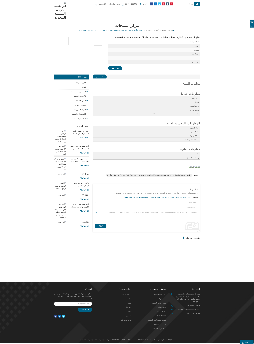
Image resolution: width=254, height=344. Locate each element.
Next (198, 238)
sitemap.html (137, 339)
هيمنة (129, 303)
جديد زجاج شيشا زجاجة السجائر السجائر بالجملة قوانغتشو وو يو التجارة (81, 132)
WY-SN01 (85, 195)
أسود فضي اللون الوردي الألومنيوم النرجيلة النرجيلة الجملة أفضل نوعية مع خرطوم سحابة (79, 205)
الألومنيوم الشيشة (80, 96)
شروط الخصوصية (86, 339)
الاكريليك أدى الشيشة (79, 114)
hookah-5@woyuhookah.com (109, 4)
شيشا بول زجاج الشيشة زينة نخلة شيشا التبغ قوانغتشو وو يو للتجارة (79, 160)
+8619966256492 (131, 4)
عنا (130, 299)
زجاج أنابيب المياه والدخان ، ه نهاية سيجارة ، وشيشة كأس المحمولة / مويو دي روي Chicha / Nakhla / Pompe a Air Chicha (148, 175)
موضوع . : (161, 197)
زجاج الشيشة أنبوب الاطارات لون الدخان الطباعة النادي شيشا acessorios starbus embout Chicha (157, 197)
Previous (195, 238)
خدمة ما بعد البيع (125, 320)
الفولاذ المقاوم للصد (79, 109)
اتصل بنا (116, 68)
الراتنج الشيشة (81, 101)
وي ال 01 (85, 174)
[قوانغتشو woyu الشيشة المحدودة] (60, 10)
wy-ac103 (85, 222)
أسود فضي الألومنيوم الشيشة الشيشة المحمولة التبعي (79, 147)
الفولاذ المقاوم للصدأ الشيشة (157, 320)
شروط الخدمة (98, 339)
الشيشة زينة (82, 87)
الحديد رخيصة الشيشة (78, 92)
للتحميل (128, 316)
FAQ (129, 311)
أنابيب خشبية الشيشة (79, 83)
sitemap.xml (125, 339)
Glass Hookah (80, 105)
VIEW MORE (84, 138)
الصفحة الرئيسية (167, 30)
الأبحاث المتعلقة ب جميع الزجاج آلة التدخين (81, 184)
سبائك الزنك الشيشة (79, 118)
